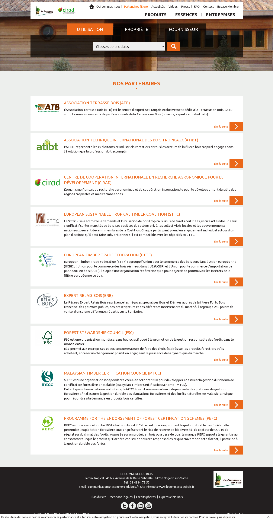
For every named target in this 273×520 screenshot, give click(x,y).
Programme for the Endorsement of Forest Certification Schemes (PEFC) (140, 418)
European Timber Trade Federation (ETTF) (108, 255)
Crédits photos (146, 496)
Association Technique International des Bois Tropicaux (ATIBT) (131, 140)
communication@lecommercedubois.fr (113, 486)
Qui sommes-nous (108, 6)
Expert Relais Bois (171, 496)
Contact (208, 6)
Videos (173, 6)
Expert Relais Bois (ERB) (88, 295)
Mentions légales (121, 496)
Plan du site (98, 496)
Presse (185, 6)
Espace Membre (228, 6)
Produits (156, 14)
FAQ (197, 6)
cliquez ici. (229, 517)
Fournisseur (183, 29)
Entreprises (220, 14)
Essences (186, 14)
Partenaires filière (136, 6)
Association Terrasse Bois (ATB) (97, 103)
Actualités (158, 6)
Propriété (136, 29)
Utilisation (90, 29)
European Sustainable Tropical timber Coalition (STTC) (122, 214)
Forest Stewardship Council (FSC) (99, 332)
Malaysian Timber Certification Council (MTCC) (112, 373)
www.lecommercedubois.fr (176, 486)
